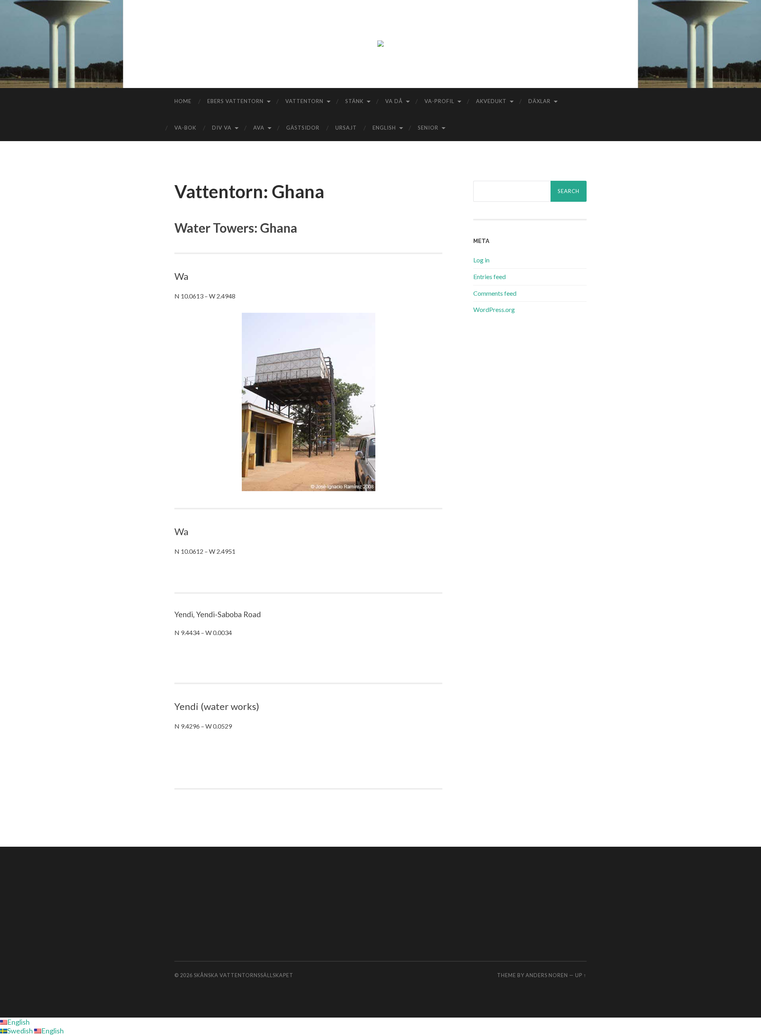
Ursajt (346, 127)
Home (182, 101)
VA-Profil (439, 101)
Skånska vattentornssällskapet (243, 975)
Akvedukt (491, 101)
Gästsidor (302, 127)
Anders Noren (547, 975)
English (384, 127)
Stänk (354, 101)
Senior (428, 127)
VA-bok (185, 127)
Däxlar (539, 101)
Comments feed (494, 293)
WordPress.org (494, 309)
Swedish (20, 1030)
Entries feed (489, 276)
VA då (394, 101)
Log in (481, 260)
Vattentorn (304, 101)
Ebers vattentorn (235, 101)
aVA (258, 127)
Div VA (221, 127)
